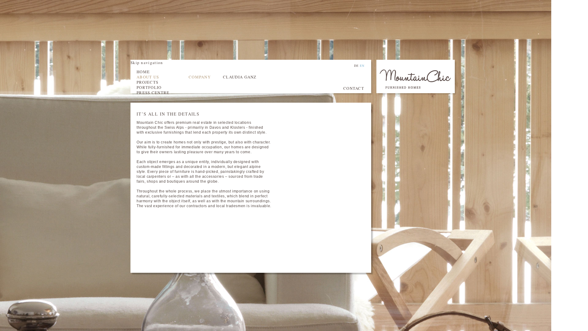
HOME (143, 71)
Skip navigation (146, 62)
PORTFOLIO (149, 87)
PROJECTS (147, 82)
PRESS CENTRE (153, 92)
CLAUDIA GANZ (240, 77)
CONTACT (353, 88)
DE (356, 65)
